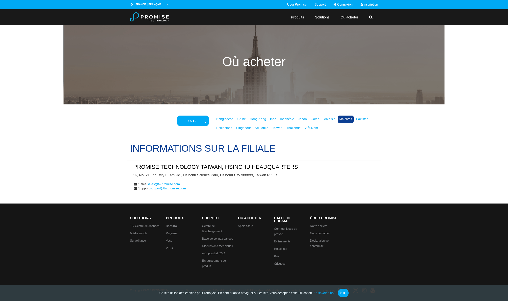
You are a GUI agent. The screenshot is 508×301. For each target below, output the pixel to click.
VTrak (170, 248)
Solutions (322, 17)
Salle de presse (283, 219)
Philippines (224, 128)
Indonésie (287, 119)
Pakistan (362, 119)
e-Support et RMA (213, 253)
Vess (169, 240)
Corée (315, 119)
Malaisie (329, 119)
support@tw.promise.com (168, 188)
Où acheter (349, 17)
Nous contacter (320, 233)
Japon (302, 119)
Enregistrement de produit (214, 263)
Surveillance (138, 240)
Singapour (243, 128)
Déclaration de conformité (319, 243)
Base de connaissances (217, 238)
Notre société (318, 226)
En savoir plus (324, 293)
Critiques (280, 263)
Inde (273, 119)
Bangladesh (224, 119)
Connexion (344, 4)
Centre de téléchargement (212, 228)
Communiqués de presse (285, 231)
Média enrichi (138, 233)
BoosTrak (172, 226)
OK (343, 293)
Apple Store (245, 226)
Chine (241, 119)
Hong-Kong (258, 119)
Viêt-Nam (311, 128)
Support (320, 4)
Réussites (280, 248)
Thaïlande (293, 128)
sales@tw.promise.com (163, 184)
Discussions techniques (217, 246)
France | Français (148, 4)
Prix (276, 256)
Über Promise (297, 4)
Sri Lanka (261, 128)
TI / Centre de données (145, 226)
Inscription (370, 4)
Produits (297, 17)
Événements (282, 241)
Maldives (345, 119)
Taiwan (277, 128)
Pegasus (171, 233)
